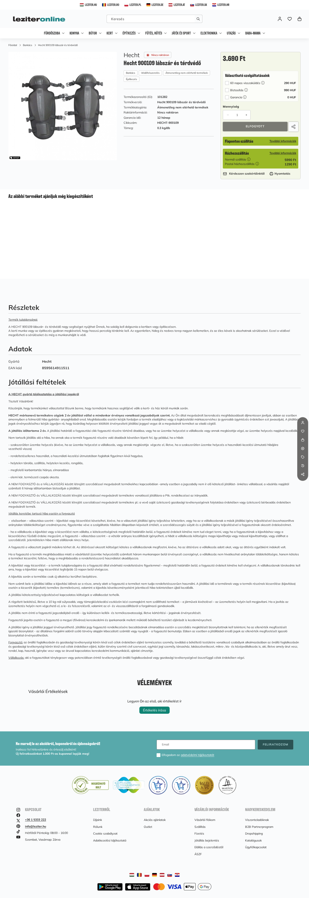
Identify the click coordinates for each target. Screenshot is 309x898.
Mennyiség (231, 106)
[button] (299, 18)
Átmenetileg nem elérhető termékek (186, 73)
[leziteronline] (39, 19)
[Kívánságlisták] (289, 18)
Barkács (130, 73)
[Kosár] (302, 440)
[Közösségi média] (302, 474)
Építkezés (131, 79)
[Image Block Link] (182, 887)
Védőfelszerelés (150, 73)
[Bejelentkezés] (279, 18)
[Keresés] (198, 18)
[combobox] (154, 18)
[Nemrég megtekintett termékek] (302, 466)
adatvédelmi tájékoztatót (197, 755)
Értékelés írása (154, 710)
